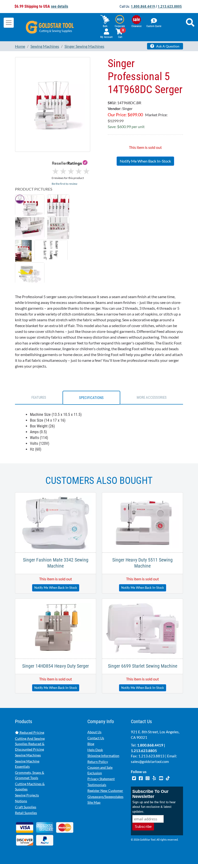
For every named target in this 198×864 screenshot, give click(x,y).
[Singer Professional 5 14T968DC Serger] (52, 104)
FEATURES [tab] (38, 397)
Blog (90, 744)
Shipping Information (103, 756)
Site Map (93, 802)
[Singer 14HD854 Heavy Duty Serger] (55, 628)
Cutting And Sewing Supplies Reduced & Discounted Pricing (30, 743)
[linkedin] (154, 777)
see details (59, 6)
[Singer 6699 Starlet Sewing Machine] (142, 628)
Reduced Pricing (31, 732)
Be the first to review (64, 183)
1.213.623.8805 (170, 6)
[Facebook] (141, 777)
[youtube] (161, 777)
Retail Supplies (26, 813)
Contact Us (95, 738)
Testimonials (96, 785)
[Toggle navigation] (9, 23)
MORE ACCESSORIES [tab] (152, 397)
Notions (21, 801)
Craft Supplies (25, 807)
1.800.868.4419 (143, 6)
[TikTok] (168, 777)
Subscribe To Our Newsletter (150, 794)
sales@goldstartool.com (150, 761)
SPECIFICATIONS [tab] (91, 398)
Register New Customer (105, 791)
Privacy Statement (101, 779)
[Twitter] (134, 777)
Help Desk (95, 750)
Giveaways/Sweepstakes (105, 797)
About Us (94, 732)
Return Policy (97, 762)
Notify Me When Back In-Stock (145, 161)
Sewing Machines (28, 755)
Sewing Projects (27, 795)
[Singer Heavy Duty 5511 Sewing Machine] (142, 522)
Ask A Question (167, 46)
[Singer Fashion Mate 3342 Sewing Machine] (55, 522)
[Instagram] (147, 777)
